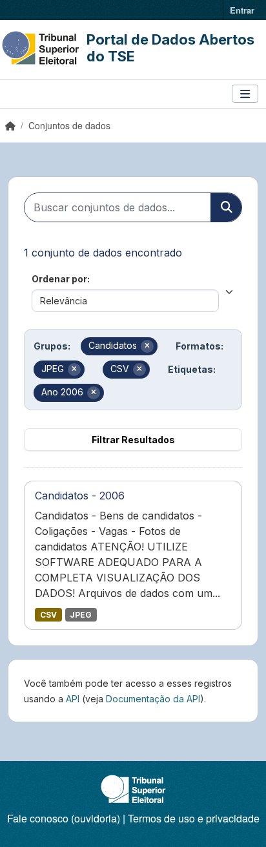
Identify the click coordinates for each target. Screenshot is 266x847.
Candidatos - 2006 (80, 495)
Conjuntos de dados (69, 125)
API (72, 698)
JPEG (81, 615)
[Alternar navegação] (245, 94)
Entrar (242, 10)
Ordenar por (59, 278)
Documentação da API (153, 698)
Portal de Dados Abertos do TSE (170, 48)
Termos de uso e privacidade (194, 818)
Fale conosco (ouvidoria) (63, 818)
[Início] (10, 125)
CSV (48, 615)
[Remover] (147, 346)
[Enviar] (225, 207)
